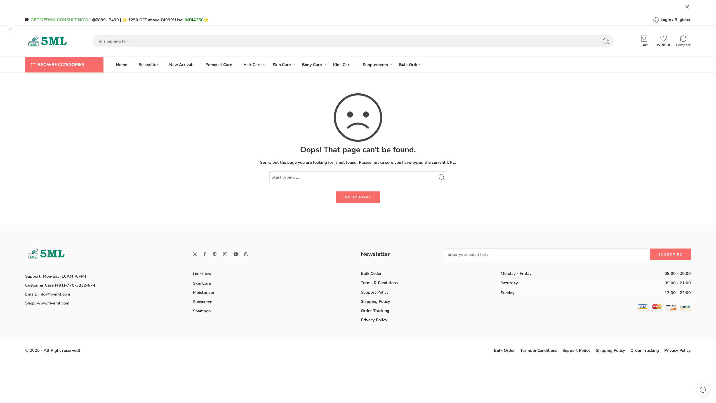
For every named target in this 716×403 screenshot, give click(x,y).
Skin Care (282, 64)
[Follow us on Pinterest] (215, 254)
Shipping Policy (375, 301)
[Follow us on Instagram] (225, 254)
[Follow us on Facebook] (204, 254)
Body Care (312, 64)
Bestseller (148, 64)
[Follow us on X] (195, 254)
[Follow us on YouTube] (235, 254)
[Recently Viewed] (702, 389)
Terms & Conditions (379, 282)
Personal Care (219, 64)
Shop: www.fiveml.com (47, 303)
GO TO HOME (358, 197)
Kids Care (342, 64)
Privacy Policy (374, 320)
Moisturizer (204, 292)
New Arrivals (181, 64)
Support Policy (375, 292)
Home (121, 64)
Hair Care (252, 64)
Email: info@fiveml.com (47, 294)
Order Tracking (375, 310)
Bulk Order (409, 64)
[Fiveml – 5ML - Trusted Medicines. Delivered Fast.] (47, 41)
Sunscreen (202, 301)
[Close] (687, 7)
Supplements (375, 64)
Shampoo (202, 311)
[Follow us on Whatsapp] (246, 254)
